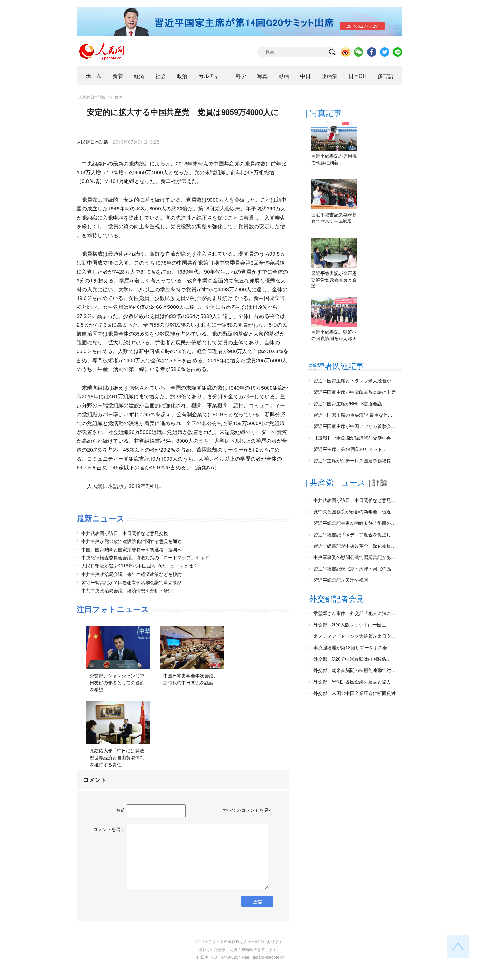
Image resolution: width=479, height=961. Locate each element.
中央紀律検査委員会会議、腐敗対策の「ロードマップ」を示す (145, 557)
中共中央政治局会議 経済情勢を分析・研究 (127, 590)
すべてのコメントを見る (248, 810)
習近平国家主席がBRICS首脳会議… (349, 403)
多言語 (385, 75)
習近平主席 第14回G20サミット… (350, 449)
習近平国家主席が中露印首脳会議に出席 (354, 392)
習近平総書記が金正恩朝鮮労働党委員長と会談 (334, 279)
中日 (305, 75)
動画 (284, 75)
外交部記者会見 (336, 598)
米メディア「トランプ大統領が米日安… (354, 636)
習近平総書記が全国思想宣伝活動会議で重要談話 (131, 582)
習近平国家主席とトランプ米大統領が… (354, 380)
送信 (257, 901)
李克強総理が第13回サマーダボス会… (352, 647)
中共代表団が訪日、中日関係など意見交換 (124, 533)
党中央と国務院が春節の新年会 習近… (354, 511)
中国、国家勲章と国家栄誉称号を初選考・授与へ (131, 549)
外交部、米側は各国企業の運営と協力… (354, 681)
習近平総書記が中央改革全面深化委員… (354, 545)
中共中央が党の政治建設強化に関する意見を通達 (131, 541)
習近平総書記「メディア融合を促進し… (354, 534)
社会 (160, 75)
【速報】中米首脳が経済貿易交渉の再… (354, 437)
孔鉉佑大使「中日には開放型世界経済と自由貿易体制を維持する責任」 (117, 757)
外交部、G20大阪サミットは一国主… (352, 624)
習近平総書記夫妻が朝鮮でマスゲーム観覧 (334, 217)
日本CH (357, 75)
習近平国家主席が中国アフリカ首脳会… (354, 426)
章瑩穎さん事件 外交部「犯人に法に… (354, 613)
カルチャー (211, 75)
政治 (182, 75)
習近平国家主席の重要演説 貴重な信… (352, 414)
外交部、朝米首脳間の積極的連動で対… (354, 670)
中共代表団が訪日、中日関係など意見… (354, 500)
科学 (241, 75)
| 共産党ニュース (336, 482)
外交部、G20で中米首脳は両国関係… (352, 658)
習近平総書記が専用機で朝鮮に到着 (334, 158)
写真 (262, 75)
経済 (139, 75)
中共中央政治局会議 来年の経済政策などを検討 (131, 574)
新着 (117, 75)
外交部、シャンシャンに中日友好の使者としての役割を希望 (117, 682)
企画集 (329, 75)
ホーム (93, 75)
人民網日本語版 (92, 97)
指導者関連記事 (336, 365)
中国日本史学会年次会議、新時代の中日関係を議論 (190, 679)
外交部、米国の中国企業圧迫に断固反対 (354, 693)
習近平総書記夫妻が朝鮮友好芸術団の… (354, 523)
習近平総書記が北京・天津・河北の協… (354, 568)
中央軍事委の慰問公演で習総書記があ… (354, 557)
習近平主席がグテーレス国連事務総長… (354, 460)
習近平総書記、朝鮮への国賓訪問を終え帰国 (334, 334)
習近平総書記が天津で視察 (340, 580)
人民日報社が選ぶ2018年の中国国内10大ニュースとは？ (139, 565)
